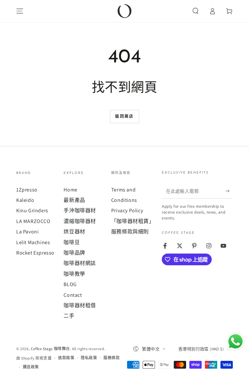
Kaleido (25, 200)
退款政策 (66, 357)
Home (70, 189)
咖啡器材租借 (80, 305)
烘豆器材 (74, 231)
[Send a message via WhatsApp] (235, 341)
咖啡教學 (74, 273)
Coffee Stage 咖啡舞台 (50, 348)
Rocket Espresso (35, 252)
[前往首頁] (124, 11)
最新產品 (74, 200)
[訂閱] (229, 191)
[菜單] (19, 11)
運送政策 (31, 366)
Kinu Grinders (32, 210)
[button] (195, 11)
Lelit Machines (33, 242)
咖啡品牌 (74, 252)
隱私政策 (89, 357)
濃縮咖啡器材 (80, 221)
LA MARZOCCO (33, 221)
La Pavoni (27, 231)
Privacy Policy (127, 210)
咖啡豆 (72, 242)
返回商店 (124, 117)
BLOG (70, 284)
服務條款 (111, 357)
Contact (73, 295)
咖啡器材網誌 (80, 263)
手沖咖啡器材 (80, 210)
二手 (69, 315)
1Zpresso (27, 189)
